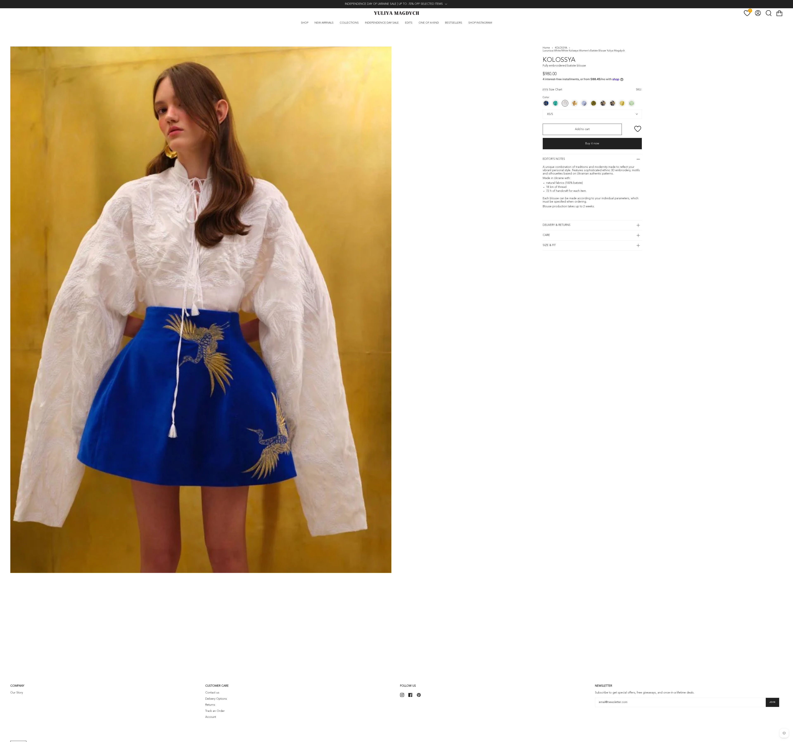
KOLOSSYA (561, 48)
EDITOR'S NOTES (554, 159)
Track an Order (215, 711)
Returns (210, 705)
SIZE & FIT (549, 245)
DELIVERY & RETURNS (556, 225)
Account (210, 717)
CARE (546, 235)
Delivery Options (216, 699)
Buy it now (592, 143)
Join (772, 702)
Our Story (16, 692)
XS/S (549, 114)
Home (546, 48)
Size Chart (555, 89)
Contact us (212, 692)
